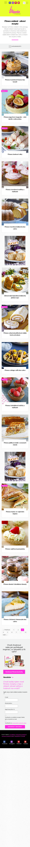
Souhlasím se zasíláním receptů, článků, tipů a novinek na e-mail (15, 718)
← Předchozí (6, 630)
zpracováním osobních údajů (19, 723)
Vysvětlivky (12, 734)
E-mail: (6, 697)
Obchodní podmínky (21, 734)
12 (25, 632)
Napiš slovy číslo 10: (10, 709)
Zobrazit (14, 65)
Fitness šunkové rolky (15, 154)
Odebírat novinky (15, 726)
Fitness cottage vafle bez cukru (15, 370)
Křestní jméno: (8, 703)
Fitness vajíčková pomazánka (15, 549)
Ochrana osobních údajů (8, 736)
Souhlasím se (15, 723)
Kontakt (23, 736)
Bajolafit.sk (17, 736)
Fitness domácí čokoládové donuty (15, 584)
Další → (5, 635)
